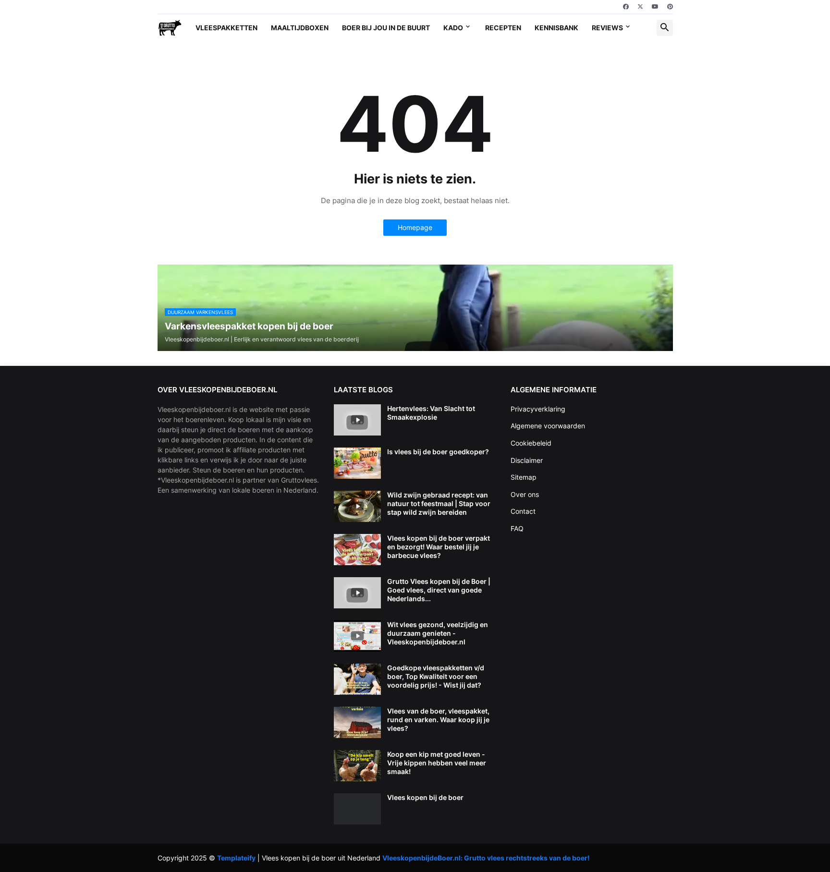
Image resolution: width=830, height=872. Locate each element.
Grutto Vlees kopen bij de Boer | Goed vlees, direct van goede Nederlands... (438, 590)
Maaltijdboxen (300, 28)
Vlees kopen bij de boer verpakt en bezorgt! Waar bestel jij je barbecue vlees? (438, 546)
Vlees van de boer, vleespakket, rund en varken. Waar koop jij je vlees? (438, 719)
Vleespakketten (226, 28)
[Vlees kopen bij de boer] (357, 808)
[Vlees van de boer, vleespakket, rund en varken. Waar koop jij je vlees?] (357, 722)
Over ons (525, 494)
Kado (453, 28)
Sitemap (524, 477)
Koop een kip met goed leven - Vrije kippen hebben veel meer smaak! (436, 762)
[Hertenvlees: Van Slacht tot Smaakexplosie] (357, 420)
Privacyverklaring (538, 409)
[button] (665, 28)
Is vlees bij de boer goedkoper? (438, 452)
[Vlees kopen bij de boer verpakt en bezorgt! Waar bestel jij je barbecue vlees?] (357, 549)
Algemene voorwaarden (548, 426)
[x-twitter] (640, 6)
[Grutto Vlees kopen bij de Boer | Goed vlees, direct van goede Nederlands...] (357, 592)
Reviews (607, 28)
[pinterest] (670, 6)
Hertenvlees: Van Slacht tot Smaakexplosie (431, 412)
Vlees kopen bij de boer (425, 797)
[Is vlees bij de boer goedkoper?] (357, 463)
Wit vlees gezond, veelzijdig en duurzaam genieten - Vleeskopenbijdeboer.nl (437, 633)
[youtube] (655, 6)
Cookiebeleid (531, 443)
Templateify (236, 858)
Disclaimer (527, 460)
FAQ (517, 528)
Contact (523, 511)
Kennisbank (556, 28)
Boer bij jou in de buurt (386, 28)
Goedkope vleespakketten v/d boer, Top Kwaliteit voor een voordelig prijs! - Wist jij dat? (435, 676)
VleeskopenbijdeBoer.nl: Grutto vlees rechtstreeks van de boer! (486, 858)
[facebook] (626, 6)
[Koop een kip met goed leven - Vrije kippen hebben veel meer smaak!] (357, 765)
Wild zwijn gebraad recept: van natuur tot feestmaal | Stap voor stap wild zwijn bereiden (438, 503)
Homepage (415, 227)
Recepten (503, 28)
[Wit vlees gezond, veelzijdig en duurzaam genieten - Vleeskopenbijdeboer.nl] (357, 636)
